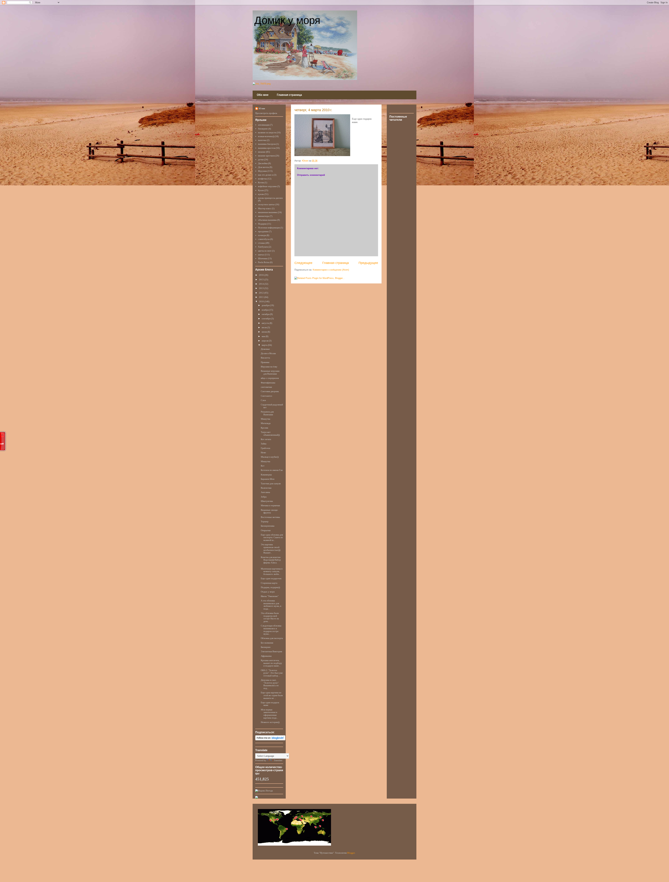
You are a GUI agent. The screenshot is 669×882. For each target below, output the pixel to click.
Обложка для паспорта (272, 638)
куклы (261, 194)
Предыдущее (368, 263)
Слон (263, 400)
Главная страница (289, 94)
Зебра (264, 496)
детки (261, 159)
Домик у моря (287, 20)
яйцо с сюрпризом (270, 378)
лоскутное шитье (266, 204)
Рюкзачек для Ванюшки (267, 413)
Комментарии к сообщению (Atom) (331, 269)
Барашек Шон (267, 479)
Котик (261, 182)
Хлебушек (263, 246)
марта (265, 345)
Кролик (264, 427)
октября (266, 314)
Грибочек (265, 448)
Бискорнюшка (267, 526)
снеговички (266, 387)
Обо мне (262, 94)
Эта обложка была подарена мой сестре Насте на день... (270, 617)
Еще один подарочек (271, 578)
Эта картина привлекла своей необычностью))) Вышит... (270, 548)
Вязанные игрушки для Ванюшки (270, 372)
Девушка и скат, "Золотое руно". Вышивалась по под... (270, 684)
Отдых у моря (268, 591)
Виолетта (265, 357)
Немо (263, 452)
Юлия (262, 108)
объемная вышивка (267, 220)
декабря (266, 305)
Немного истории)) (270, 722)
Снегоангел (266, 396)
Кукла (261, 190)
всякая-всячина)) (266, 136)
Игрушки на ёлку (269, 366)
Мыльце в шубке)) (270, 457)
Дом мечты (263, 167)
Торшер (264, 521)
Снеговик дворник (270, 391)
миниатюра (263, 216)
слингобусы (264, 239)
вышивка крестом (266, 148)
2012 (261, 292)
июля (264, 327)
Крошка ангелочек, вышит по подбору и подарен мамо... (271, 663)
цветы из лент (264, 250)
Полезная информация (269, 227)
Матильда (266, 423)
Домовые (265, 349)
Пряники (265, 362)
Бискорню (266, 647)
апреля (265, 340)
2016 (261, 275)
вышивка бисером (267, 144)
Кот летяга (266, 439)
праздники (263, 231)
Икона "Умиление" (270, 596)
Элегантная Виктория (271, 651)
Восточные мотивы (270, 517)
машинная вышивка (267, 212)
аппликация (263, 125)
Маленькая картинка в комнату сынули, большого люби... (271, 571)
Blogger (351, 853)
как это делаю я (265, 175)
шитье (261, 254)
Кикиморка (266, 474)
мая (264, 336)
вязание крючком (266, 155)
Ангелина (265, 492)
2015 (261, 279)
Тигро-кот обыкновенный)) (270, 433)
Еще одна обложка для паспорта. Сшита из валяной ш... (272, 537)
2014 (261, 284)
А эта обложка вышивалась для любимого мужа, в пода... (271, 604)
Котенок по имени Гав (272, 470)
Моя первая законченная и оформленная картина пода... (269, 713)
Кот (262, 465)
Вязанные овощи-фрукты (269, 511)
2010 (261, 301)
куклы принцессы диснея (270, 198)
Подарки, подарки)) (270, 587)
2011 (261, 297)
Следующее (303, 263)
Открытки (266, 530)
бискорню (263, 128)
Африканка (266, 656)
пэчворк (262, 235)
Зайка (263, 443)
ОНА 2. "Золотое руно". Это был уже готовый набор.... (272, 673)
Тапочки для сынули (271, 483)
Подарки (262, 223)
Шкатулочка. (267, 501)
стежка (261, 243)
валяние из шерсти (267, 132)
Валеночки (266, 488)
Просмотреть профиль (266, 113)
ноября (265, 310)
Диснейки (263, 163)
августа (266, 323)
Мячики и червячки (270, 505)
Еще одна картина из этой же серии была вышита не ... (272, 695)
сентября (266, 318)
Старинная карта (269, 583)
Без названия (267, 642)
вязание (262, 152)
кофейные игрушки (267, 186)
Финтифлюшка (268, 382)
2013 (261, 288)
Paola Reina (263, 262)
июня (264, 331)
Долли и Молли (268, 353)
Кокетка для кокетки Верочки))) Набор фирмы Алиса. (271, 560)
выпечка (262, 140)
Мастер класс (264, 208)
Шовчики (262, 258)
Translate (278, 760)
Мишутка (265, 419)
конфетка (262, 178)
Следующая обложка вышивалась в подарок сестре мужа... (271, 629)
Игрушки (262, 171)
